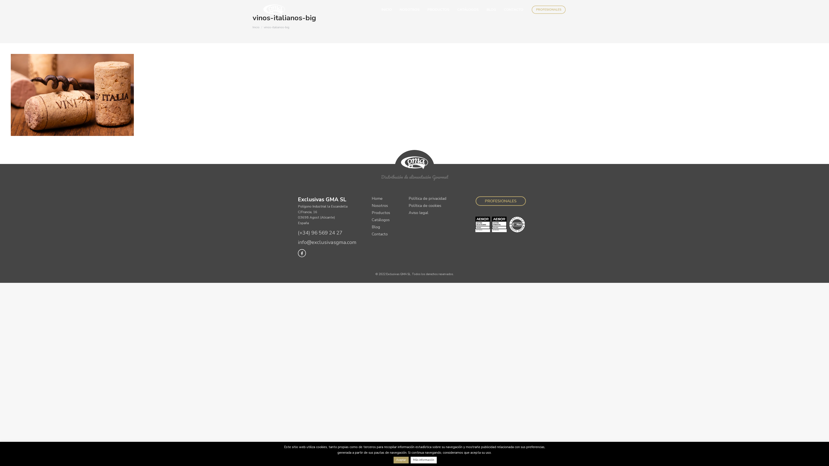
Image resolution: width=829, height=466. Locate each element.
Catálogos (381, 220)
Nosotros (380, 205)
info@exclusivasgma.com (327, 242)
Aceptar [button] (401, 460)
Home (377, 198)
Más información (423, 460)
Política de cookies (425, 205)
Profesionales (501, 201)
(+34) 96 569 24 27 (320, 232)
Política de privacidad (427, 198)
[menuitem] (387, 10)
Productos (381, 213)
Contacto (380, 234)
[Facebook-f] (302, 253)
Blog (376, 227)
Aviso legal (418, 213)
